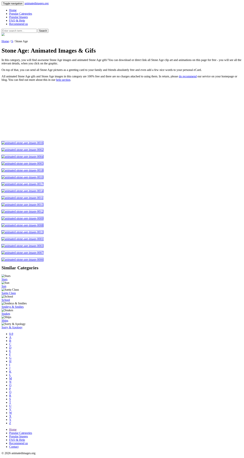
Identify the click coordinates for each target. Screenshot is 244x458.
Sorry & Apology (12, 327)
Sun (4, 286)
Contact (13, 446)
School (6, 300)
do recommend (188, 76)
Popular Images (18, 17)
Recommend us (18, 24)
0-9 (11, 333)
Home (13, 10)
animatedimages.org (37, 3)
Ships (5, 320)
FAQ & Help (17, 20)
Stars (4, 279)
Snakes (6, 313)
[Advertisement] (116, 111)
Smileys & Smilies (13, 306)
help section (63, 79)
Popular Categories (20, 13)
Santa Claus (9, 293)
